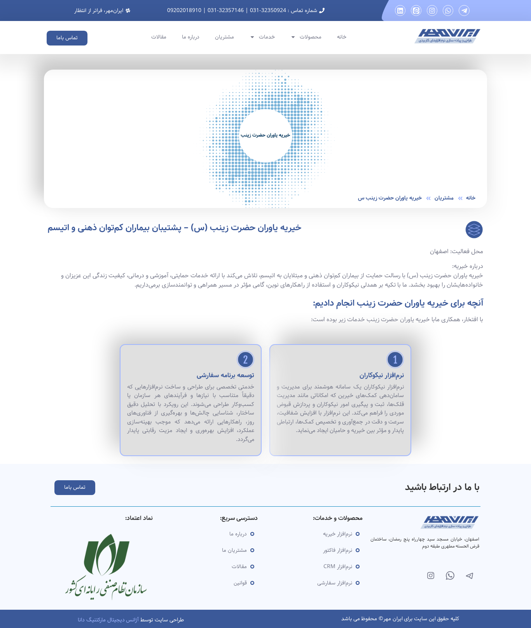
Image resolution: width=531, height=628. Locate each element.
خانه (341, 37)
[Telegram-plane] (464, 10)
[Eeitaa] (416, 10)
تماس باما (67, 37)
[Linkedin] (400, 10)
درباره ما (190, 37)
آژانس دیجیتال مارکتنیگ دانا (108, 620)
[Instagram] (432, 10)
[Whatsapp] (448, 10)
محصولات (310, 37)
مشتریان (224, 37)
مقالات (158, 37)
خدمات (267, 37)
